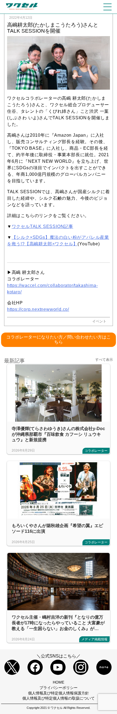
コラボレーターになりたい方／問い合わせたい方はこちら (58, 339)
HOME (58, 682)
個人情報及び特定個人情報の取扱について (58, 698)
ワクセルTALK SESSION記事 (42, 226)
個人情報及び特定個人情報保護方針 (58, 693)
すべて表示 (104, 360)
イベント (99, 321)
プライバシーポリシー (58, 687)
